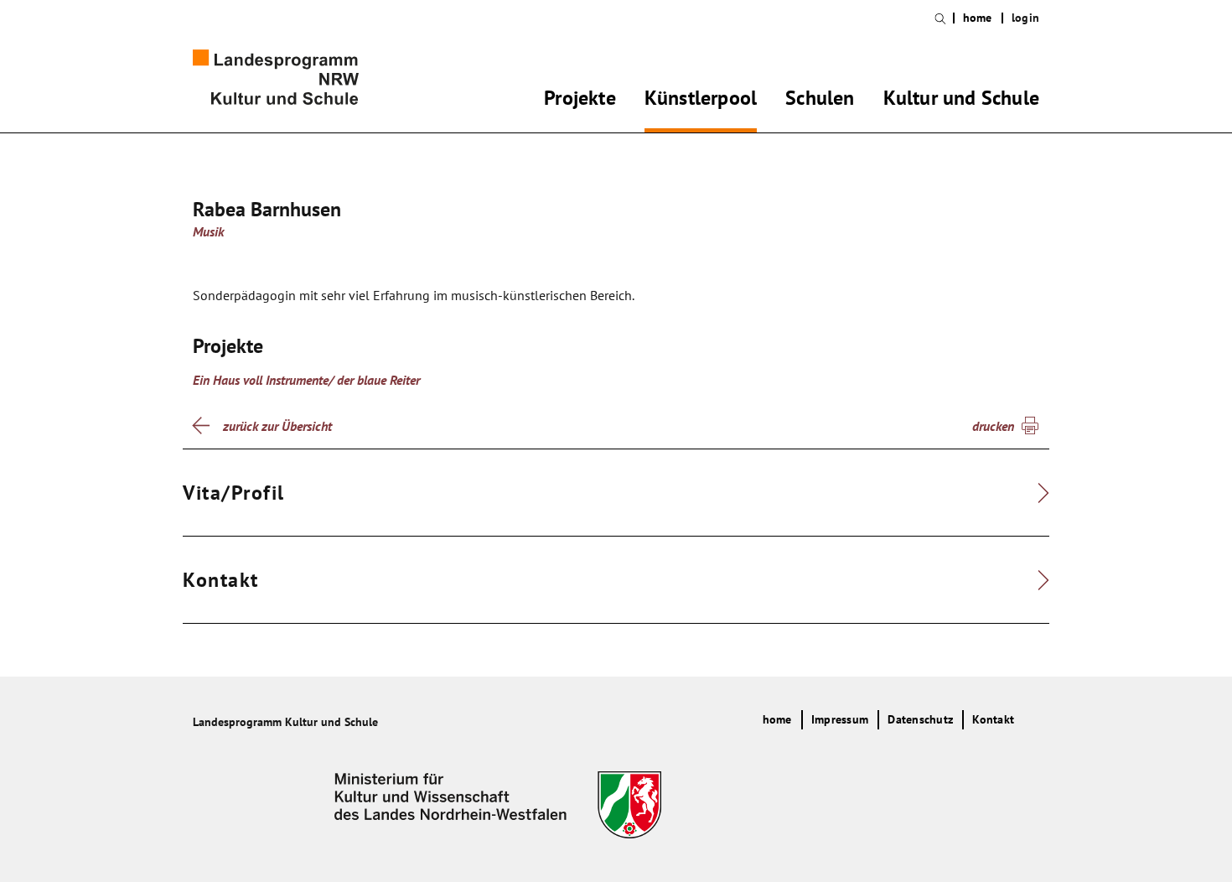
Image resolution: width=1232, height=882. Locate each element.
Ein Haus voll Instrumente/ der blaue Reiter (306, 379)
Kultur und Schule (961, 101)
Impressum (839, 719)
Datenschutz (920, 719)
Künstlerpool (700, 101)
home (977, 18)
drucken (993, 426)
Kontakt (993, 719)
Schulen (819, 101)
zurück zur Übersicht (277, 426)
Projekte (580, 101)
